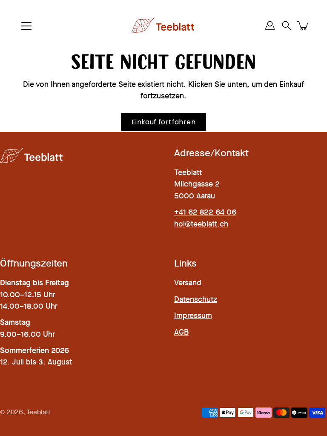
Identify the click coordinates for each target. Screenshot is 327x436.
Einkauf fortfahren (163, 122)
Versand (187, 283)
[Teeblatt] (163, 25)
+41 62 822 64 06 (205, 212)
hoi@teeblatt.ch (201, 224)
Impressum (193, 315)
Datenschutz (195, 299)
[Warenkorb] (303, 25)
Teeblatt (38, 412)
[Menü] (26, 26)
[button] (286, 26)
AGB (181, 332)
